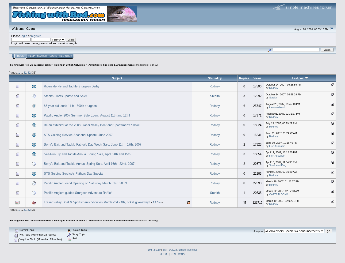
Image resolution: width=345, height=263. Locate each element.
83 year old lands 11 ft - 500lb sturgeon (70, 106)
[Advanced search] (269, 50)
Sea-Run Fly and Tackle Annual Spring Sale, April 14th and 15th (87, 154)
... (22, 72)
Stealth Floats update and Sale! (65, 96)
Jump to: (258, 231)
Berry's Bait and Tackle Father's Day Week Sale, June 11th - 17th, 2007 (92, 144)
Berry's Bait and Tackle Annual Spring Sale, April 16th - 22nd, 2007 (89, 163)
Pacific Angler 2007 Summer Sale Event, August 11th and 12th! (87, 115)
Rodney (153, 65)
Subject (117, 78)
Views (257, 78)
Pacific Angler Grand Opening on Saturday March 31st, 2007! (85, 183)
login (24, 36)
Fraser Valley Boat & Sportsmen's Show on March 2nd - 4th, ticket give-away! (97, 202)
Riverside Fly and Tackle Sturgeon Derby (72, 86)
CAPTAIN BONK (278, 194)
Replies (244, 78)
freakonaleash (277, 107)
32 (29, 72)
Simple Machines (188, 249)
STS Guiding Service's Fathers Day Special (73, 173)
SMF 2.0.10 (154, 249)
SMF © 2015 (170, 249)
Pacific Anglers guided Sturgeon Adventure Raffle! (78, 193)
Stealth (215, 96)
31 (25, 72)
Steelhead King (277, 165)
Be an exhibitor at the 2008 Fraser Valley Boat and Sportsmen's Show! (92, 125)
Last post (298, 78)
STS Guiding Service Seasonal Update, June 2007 (78, 135)
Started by (215, 78)
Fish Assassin (277, 146)
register (36, 36)
